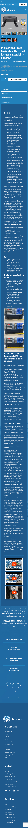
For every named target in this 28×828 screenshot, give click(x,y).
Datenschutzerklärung (10, 807)
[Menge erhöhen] (5, 78)
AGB (6, 804)
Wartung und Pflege (10, 752)
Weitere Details (5, 93)
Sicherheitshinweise (7, 98)
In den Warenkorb (16, 79)
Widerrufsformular (9, 815)
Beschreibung (5, 89)
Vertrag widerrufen (10, 817)
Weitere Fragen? (6, 102)
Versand (7, 734)
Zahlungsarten (8, 731)
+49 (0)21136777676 (10, 776)
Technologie (8, 747)
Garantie (7, 760)
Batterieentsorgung (10, 820)
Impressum (8, 809)
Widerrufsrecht (8, 812)
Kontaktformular (9, 771)
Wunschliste (23, 44)
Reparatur (7, 750)
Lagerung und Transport (11, 755)
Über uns (7, 757)
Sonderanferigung (9, 742)
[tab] (14, 89)
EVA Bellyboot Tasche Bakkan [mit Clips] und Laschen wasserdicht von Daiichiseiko (12, 69)
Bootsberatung (9, 744)
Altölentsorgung (9, 822)
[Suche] (23, 4)
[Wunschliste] (20, 1)
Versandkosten (18, 698)
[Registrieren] (2, 1)
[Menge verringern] (5, 80)
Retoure (7, 737)
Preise (6, 739)
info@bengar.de (9, 774)
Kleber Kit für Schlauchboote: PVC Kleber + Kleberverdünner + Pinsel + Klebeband (14, 67)
